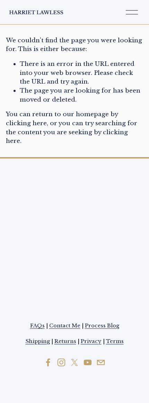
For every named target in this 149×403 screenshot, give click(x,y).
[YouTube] (88, 362)
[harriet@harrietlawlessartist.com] (101, 362)
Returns (65, 341)
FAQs (37, 326)
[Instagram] (61, 362)
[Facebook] (48, 362)
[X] (74, 362)
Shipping (38, 341)
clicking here (26, 123)
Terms (115, 341)
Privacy (91, 341)
